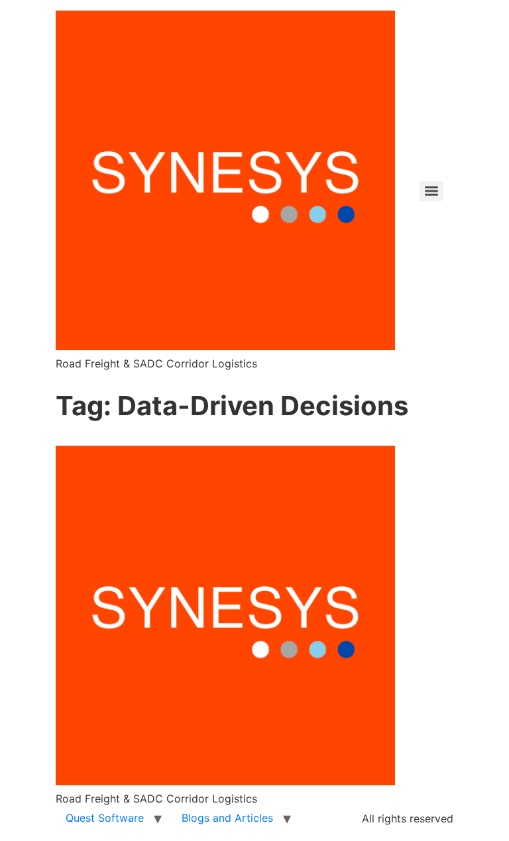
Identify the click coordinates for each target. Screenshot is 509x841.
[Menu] (431, 191)
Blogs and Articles (227, 817)
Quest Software (105, 817)
